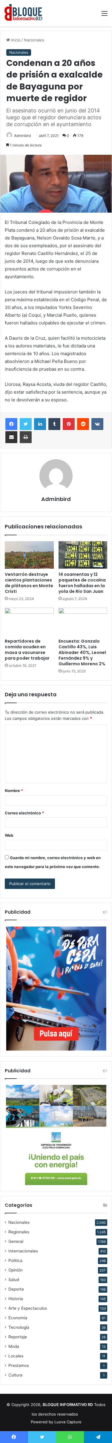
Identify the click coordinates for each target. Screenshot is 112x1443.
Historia (15, 1298)
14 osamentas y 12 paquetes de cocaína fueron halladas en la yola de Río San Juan (82, 582)
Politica (15, 1260)
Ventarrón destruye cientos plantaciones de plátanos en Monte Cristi (29, 582)
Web (9, 835)
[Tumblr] (54, 424)
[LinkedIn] (40, 424)
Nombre (14, 790)
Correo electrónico (24, 813)
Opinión (15, 1270)
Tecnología (18, 1327)
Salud (13, 1279)
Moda (13, 1346)
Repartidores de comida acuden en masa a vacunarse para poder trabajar (27, 649)
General (15, 1241)
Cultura (15, 1375)
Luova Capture (68, 1421)
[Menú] (105, 15)
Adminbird (22, 135)
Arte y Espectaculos (27, 1308)
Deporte (16, 1289)
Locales (15, 1356)
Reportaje (17, 1336)
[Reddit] (83, 424)
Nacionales (34, 40)
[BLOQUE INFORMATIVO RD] (23, 13)
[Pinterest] (69, 424)
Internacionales (23, 1251)
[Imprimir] (26, 437)
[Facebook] (11, 424)
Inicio (15, 40)
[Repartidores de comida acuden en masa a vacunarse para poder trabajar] (29, 621)
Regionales (18, 1231)
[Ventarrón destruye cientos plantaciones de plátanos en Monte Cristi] (29, 555)
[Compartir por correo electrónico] (11, 437)
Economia (17, 1317)
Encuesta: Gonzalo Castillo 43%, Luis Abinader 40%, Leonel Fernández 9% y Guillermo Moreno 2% (82, 652)
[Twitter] (26, 424)
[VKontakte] (97, 424)
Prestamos (18, 1365)
